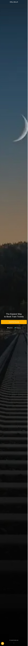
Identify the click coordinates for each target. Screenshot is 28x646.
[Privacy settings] (2, 643)
